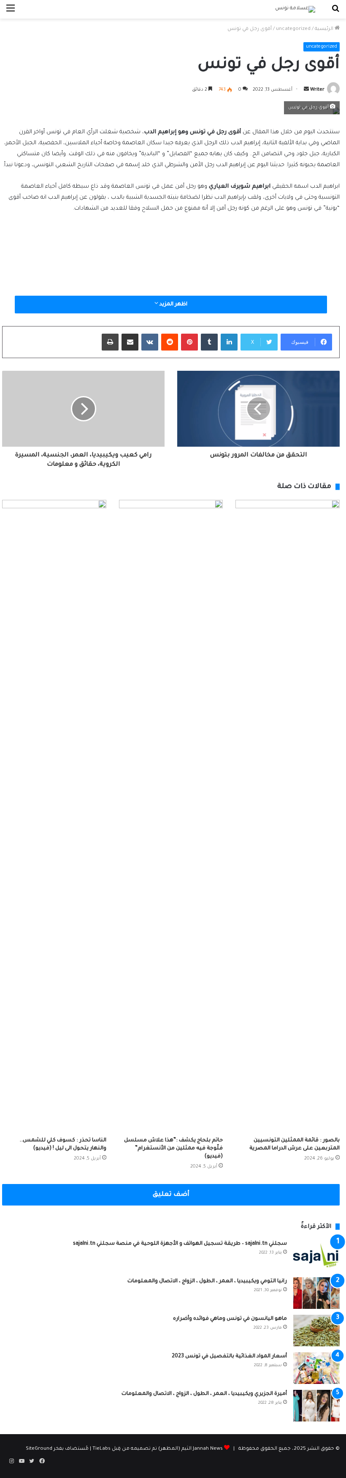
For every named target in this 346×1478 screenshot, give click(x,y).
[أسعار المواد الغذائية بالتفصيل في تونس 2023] (316, 1368)
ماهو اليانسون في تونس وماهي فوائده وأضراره (230, 1319)
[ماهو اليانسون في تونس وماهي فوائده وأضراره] (316, 1330)
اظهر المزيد (172, 304)
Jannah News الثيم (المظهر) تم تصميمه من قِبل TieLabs (157, 1449)
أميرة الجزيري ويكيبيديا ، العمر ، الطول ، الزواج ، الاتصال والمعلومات (204, 1394)
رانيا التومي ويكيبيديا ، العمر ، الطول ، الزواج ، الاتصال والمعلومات (207, 1281)
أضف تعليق (171, 1194)
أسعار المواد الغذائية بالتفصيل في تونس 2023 (229, 1356)
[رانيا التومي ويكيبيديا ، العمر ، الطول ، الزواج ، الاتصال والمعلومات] (316, 1293)
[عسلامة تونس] (295, 9)
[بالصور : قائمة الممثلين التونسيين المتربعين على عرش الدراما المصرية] (287, 816)
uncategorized (293, 29)
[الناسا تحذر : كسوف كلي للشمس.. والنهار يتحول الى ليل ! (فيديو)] (54, 816)
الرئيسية (325, 29)
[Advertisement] (171, 284)
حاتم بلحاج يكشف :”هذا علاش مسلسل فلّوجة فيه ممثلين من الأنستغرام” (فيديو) (173, 1149)
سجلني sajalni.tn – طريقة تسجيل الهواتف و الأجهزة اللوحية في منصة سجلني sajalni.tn (180, 1244)
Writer (317, 89)
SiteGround (39, 1449)
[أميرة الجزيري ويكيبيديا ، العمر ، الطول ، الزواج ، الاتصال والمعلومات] (316, 1405)
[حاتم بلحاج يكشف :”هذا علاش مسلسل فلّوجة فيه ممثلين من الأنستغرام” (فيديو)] (171, 816)
